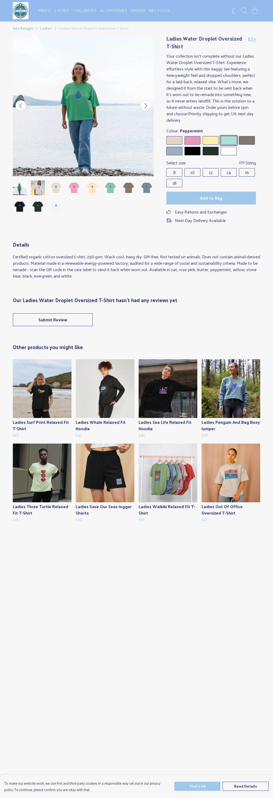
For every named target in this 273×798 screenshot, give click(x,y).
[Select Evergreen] (211, 151)
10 (192, 172)
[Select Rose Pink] (192, 140)
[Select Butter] (211, 140)
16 (247, 172)
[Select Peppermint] (229, 140)
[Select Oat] (174, 140)
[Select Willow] (247, 140)
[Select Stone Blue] (174, 151)
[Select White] (229, 151)
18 (174, 183)
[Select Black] (192, 151)
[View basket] (255, 10)
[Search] (244, 10)
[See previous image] (20, 105)
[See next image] (145, 105)
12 (210, 172)
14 (229, 172)
